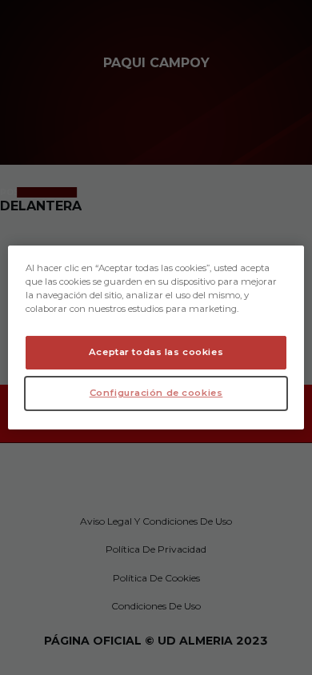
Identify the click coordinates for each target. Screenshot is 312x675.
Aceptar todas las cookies (156, 351)
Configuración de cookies (156, 392)
